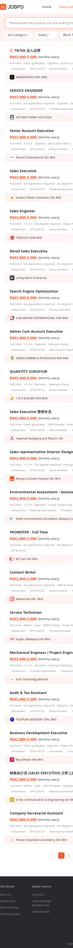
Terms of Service (9, 907)
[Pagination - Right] (53, 855)
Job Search (38, 894)
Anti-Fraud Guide (10, 914)
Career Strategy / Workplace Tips (42, 903)
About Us (5, 894)
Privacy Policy (8, 901)
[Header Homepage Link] (12, 7)
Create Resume (40, 911)
